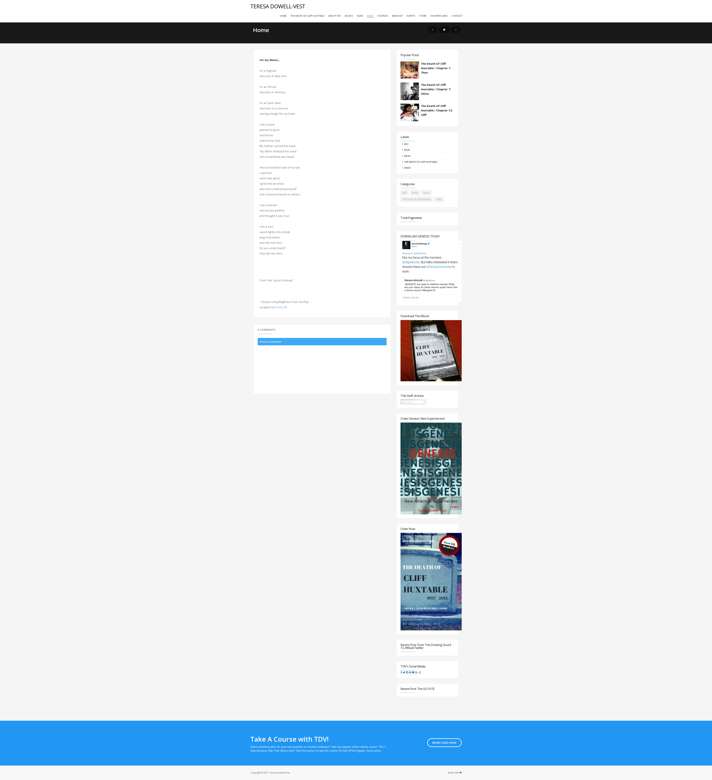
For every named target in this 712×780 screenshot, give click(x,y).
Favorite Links (439, 15)
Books (349, 15)
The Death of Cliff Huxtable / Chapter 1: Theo (436, 68)
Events (411, 15)
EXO (406, 144)
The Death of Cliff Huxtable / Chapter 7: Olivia (436, 89)
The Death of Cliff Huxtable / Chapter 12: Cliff (437, 110)
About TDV (334, 15)
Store (423, 15)
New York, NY (279, 307)
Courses (382, 15)
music (407, 156)
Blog (370, 15)
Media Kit (397, 15)
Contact (457, 15)
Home (283, 15)
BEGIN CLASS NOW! (444, 742)
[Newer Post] (432, 29)
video (407, 167)
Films (360, 15)
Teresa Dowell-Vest (277, 6)
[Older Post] (456, 29)
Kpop (407, 150)
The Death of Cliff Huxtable (307, 15)
